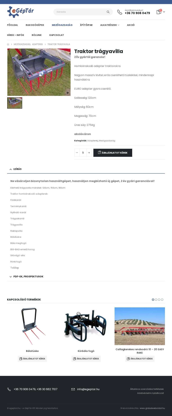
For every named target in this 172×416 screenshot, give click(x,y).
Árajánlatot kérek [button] (34, 358)
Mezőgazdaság (62, 25)
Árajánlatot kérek (114, 152)
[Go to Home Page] (8, 44)
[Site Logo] (20, 12)
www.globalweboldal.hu (152, 408)
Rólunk (36, 35)
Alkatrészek (108, 25)
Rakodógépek (35, 25)
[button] (153, 300)
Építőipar (86, 25)
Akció (131, 25)
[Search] (108, 12)
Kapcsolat (56, 35)
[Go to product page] (32, 326)
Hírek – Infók (15, 35)
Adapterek (92, 140)
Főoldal (12, 25)
